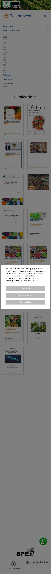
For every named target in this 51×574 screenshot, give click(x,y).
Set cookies (25, 302)
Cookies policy (27, 281)
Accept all (25, 288)
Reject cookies (25, 295)
